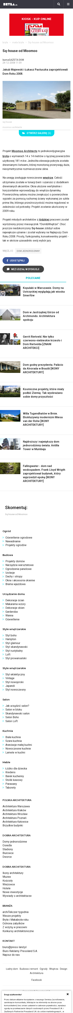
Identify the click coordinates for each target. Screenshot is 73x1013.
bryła (5, 42)
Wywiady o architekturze (17, 895)
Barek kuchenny (14, 776)
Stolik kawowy (14, 780)
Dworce (7, 856)
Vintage (9, 678)
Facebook (36, 980)
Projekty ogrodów (15, 545)
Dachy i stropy (13, 576)
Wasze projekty (12, 915)
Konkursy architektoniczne (18, 931)
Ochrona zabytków (13, 923)
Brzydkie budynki (13, 825)
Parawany (11, 783)
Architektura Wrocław (15, 814)
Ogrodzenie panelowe (18, 569)
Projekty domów (15, 561)
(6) (39, 133)
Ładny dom (12, 968)
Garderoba (11, 611)
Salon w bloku (13, 709)
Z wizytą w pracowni (15, 927)
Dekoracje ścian (14, 600)
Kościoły (8, 880)
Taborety (10, 787)
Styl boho (11, 635)
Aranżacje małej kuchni (18, 744)
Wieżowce (9, 884)
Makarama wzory (15, 604)
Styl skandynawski (16, 646)
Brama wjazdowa (15, 584)
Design (63, 968)
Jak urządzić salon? (17, 705)
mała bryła (18, 42)
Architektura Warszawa (16, 806)
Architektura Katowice (15, 821)
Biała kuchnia (13, 737)
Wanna (9, 615)
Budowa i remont (29, 968)
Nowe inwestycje (13, 892)
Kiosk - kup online (36, 19)
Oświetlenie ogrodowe (18, 537)
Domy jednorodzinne (15, 841)
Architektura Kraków (14, 810)
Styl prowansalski (15, 658)
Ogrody (44, 968)
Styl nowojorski (14, 682)
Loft (7, 654)
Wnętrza (53, 968)
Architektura (36, 973)
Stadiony (8, 849)
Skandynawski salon (17, 713)
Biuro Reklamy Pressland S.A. (20, 951)
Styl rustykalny (14, 650)
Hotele (7, 888)
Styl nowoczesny (15, 689)
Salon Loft (11, 721)
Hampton (10, 639)
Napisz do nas (11, 954)
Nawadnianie (13, 541)
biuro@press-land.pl (14, 947)
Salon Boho (12, 717)
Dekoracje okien (14, 607)
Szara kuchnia (13, 741)
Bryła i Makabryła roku (16, 919)
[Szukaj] (58, 4)
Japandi (10, 685)
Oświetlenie (12, 619)
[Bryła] (10, 4)
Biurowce (8, 853)
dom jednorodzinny (28, 251)
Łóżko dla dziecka (16, 768)
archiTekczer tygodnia (16, 912)
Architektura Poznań (14, 818)
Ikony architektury (13, 873)
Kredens (10, 772)
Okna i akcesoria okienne (20, 580)
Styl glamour (12, 643)
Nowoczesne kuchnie (18, 748)
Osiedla (7, 845)
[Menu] (68, 4)
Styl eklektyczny (15, 674)
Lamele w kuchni (15, 752)
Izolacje (10, 572)
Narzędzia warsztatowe (19, 565)
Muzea (7, 876)
